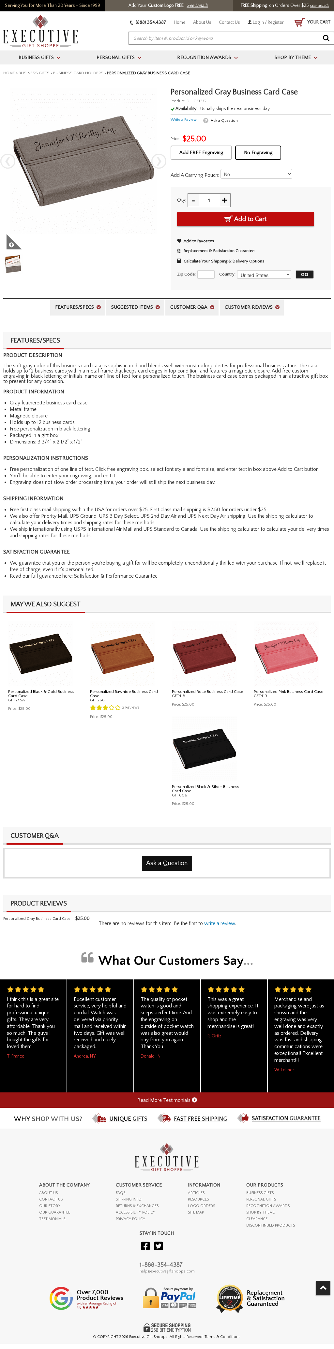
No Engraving (258, 152)
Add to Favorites (199, 241)
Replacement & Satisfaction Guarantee (219, 250)
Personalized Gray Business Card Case (36, 919)
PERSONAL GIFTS (261, 1199)
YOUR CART (319, 22)
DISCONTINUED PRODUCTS (270, 1225)
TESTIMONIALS (52, 1219)
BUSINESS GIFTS (260, 1193)
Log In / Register (268, 22)
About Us (202, 22)
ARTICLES (196, 1193)
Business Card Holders (78, 73)
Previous (8, 161)
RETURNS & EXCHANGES (137, 1206)
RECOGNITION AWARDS (268, 1206)
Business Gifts (34, 73)
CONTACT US (51, 1199)
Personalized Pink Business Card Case (288, 691)
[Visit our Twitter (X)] (158, 1246)
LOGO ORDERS (201, 1206)
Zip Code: (186, 274)
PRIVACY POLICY (130, 1219)
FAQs (120, 1193)
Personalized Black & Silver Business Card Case (205, 788)
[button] (303, 274)
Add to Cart (249, 219)
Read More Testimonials (164, 1100)
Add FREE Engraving (201, 152)
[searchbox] (231, 38)
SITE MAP (196, 1212)
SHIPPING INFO (129, 1199)
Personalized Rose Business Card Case (207, 691)
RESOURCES (198, 1199)
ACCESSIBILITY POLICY (135, 1212)
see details (319, 5)
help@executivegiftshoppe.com (167, 1271)
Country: (227, 274)
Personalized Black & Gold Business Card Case (41, 693)
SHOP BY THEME (260, 1212)
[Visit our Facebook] (145, 1246)
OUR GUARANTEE (54, 1212)
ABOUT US (48, 1193)
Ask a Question (224, 121)
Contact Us (229, 22)
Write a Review (184, 120)
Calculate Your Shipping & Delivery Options (224, 261)
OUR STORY (49, 1206)
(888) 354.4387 (150, 22)
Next (159, 161)
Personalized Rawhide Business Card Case (124, 693)
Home (180, 22)
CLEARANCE (256, 1219)
